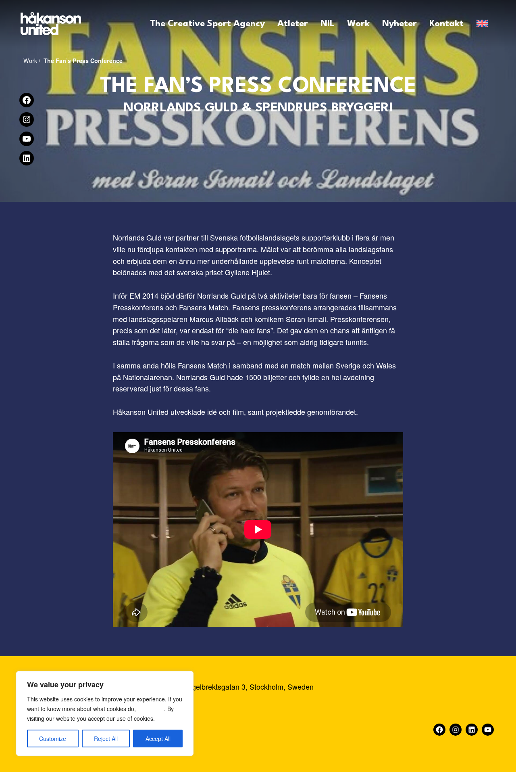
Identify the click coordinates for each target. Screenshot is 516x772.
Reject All (106, 738)
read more (150, 709)
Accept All (158, 738)
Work (30, 60)
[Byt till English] (482, 23)
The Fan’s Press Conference (83, 60)
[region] (105, 713)
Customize (52, 738)
